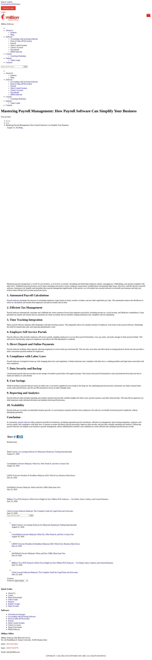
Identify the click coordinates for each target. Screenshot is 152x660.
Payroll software (13, 300)
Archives (10, 581)
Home (8, 121)
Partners (11, 602)
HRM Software (14, 629)
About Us (11, 593)
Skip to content (6, 2)
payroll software (23, 422)
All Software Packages (16, 614)
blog (7, 123)
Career (10, 595)
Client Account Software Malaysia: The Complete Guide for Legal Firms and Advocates (40, 511)
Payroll (10, 621)
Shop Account (13, 606)
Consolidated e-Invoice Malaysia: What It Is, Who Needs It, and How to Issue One (38, 464)
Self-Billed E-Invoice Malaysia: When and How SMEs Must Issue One (33, 487)
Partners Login (8, 8)
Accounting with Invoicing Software (22, 617)
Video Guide (13, 600)
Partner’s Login (14, 604)
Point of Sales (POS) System (19, 619)
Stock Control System (16, 623)
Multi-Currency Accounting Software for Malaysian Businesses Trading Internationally (39, 452)
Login (3, 12)
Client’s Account (14, 625)
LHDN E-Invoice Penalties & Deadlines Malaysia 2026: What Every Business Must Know (41, 475)
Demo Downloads (15, 597)
